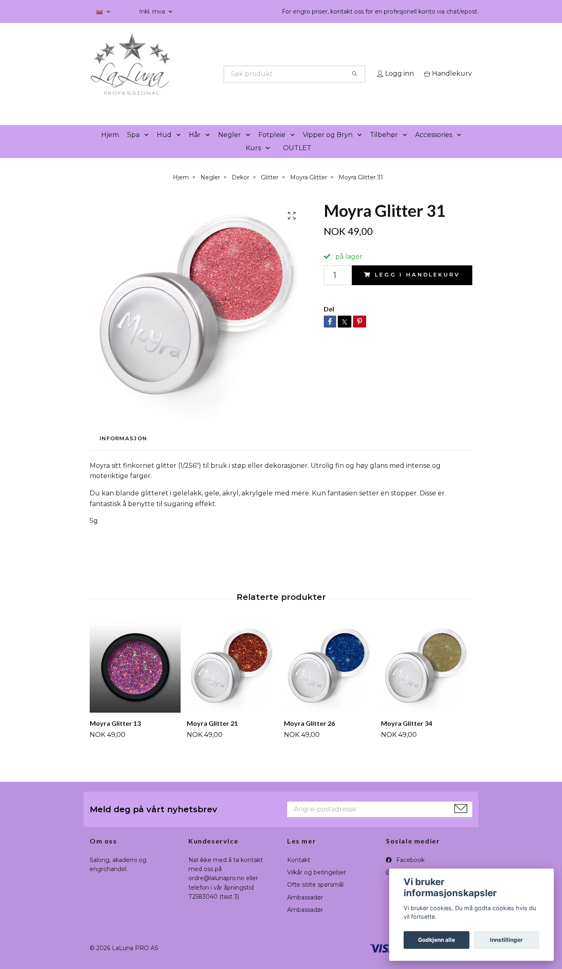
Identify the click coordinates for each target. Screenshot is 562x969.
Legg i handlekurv (417, 286)
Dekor (240, 189)
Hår (195, 146)
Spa (133, 146)
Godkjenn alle (436, 939)
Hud (164, 146)
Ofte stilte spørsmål (315, 896)
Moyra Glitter (308, 189)
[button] (148, 146)
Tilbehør (384, 146)
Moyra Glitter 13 (115, 735)
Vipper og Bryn (328, 146)
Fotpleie (272, 146)
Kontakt (298, 871)
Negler (229, 146)
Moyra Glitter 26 (309, 735)
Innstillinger (506, 939)
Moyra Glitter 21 (212, 735)
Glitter (270, 189)
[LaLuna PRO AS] (185, 74)
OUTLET (297, 159)
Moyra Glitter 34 (406, 735)
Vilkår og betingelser (316, 884)
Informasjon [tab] (123, 450)
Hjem (110, 146)
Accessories (433, 146)
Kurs (253, 159)
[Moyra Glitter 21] (232, 678)
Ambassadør (305, 909)
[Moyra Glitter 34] (426, 678)
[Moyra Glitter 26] (329, 678)
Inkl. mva (153, 11)
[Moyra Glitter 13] (135, 678)
